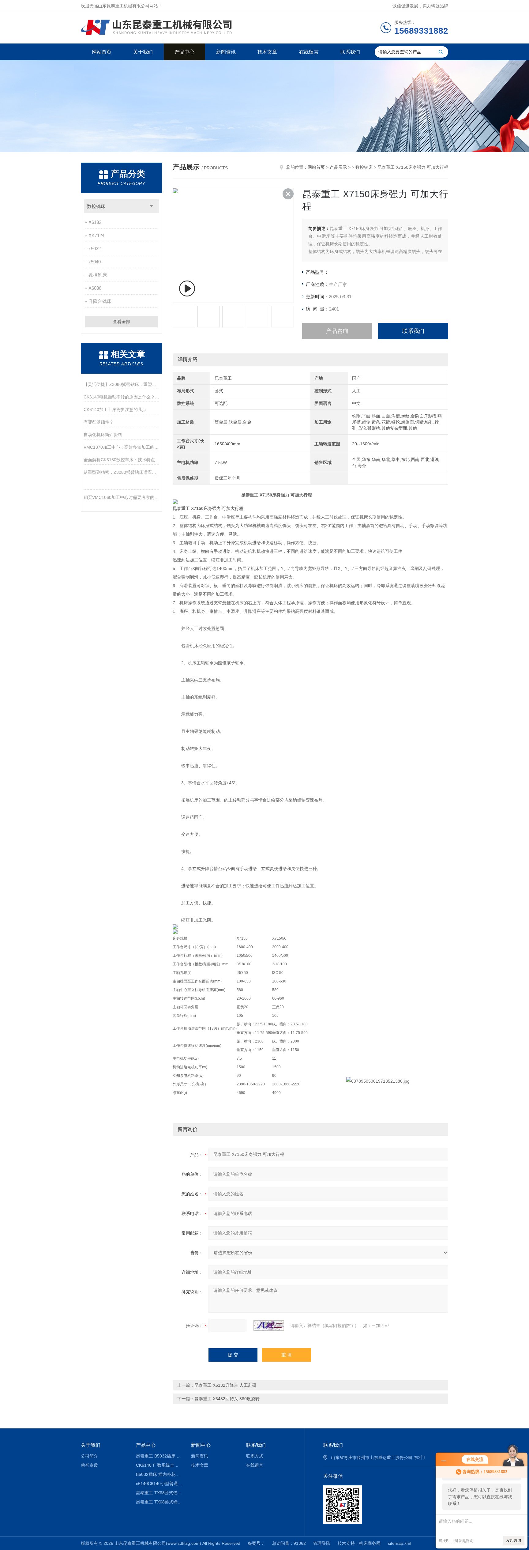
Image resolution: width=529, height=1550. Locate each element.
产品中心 (184, 52)
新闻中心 (201, 1445)
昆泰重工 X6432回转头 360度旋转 (227, 1398)
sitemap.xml (399, 1543)
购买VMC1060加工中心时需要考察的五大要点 (121, 497)
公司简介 (89, 1456)
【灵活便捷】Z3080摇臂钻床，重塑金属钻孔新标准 (121, 384)
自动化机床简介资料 (103, 434)
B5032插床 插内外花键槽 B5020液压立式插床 (159, 1474)
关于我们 (143, 52)
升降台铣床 (99, 301)
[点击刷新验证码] (268, 1325)
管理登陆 (321, 1543)
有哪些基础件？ (99, 422)
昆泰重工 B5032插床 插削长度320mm (159, 1456)
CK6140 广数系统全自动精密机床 (159, 1465)
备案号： (256, 1543)
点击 (151, 206)
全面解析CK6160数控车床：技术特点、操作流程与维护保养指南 (121, 459)
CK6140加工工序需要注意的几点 (115, 409)
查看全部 (121, 321)
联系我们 (350, 52)
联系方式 (254, 1456)
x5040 (94, 261)
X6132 (94, 222)
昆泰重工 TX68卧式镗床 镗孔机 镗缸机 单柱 (159, 1501)
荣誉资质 (89, 1465)
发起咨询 (513, 1540)
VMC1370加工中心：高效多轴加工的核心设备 (121, 447)
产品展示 (338, 167)
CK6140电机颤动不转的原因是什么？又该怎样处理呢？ (121, 396)
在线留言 (309, 52)
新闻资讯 (226, 52)
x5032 (94, 248)
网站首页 (101, 52)
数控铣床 (96, 206)
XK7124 (96, 235)
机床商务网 (370, 1543)
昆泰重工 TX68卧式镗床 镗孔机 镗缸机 (159, 1492)
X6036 (94, 288)
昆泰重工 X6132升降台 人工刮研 (225, 1385)
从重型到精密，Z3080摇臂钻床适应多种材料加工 (121, 472)
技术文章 (267, 52)
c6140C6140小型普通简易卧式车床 (159, 1483)
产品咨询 (337, 331)
